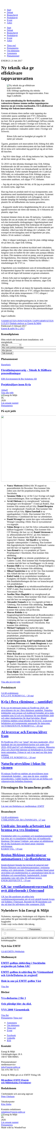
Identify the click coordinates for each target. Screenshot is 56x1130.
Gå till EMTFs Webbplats (12, 951)
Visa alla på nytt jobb (10, 682)
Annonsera (12, 53)
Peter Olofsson (8, 1096)
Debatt (10, 12)
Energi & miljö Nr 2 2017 (13, 328)
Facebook (11, 1035)
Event (9, 20)
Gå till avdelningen (9, 693)
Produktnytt (12, 17)
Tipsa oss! (11, 45)
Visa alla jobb (7, 392)
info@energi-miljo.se (10, 1067)
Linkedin (11, 1038)
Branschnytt (12, 15)
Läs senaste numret (9, 403)
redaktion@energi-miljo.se (13, 1112)
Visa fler (5, 986)
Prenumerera (12, 48)
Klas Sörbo (6, 1104)
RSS (9, 1040)
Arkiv (9, 23)
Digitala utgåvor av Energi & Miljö (25, 323)
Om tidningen (13, 50)
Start (9, 10)
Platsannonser (13, 56)
